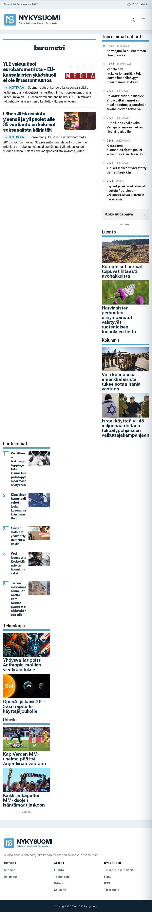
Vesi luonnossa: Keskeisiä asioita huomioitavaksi (18, 563)
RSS (107, 883)
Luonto (59, 870)
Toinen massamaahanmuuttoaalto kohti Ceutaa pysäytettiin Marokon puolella (18, 599)
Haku (107, 876)
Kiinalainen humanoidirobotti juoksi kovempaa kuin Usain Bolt (126, 150)
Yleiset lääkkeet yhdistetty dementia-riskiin (126, 170)
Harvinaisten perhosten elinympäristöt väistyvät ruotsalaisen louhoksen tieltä (119, 319)
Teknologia (62, 876)
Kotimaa (9, 870)
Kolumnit (60, 889)
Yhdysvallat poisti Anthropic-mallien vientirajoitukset (22, 664)
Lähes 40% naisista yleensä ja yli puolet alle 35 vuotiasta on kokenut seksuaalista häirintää (29, 122)
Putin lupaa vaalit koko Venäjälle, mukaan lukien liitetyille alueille (125, 127)
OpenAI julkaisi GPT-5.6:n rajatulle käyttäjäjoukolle (24, 706)
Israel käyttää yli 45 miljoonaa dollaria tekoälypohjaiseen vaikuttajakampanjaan (125, 428)
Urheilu (59, 883)
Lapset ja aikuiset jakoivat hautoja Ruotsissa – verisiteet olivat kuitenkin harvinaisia (126, 192)
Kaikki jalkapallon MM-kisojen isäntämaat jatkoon (24, 800)
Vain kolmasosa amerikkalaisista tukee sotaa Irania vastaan (121, 382)
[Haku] (132, 19)
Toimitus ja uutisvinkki (119, 870)
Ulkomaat (10, 876)
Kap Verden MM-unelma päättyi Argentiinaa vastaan (24, 758)
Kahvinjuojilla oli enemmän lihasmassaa (126, 53)
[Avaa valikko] (143, 19)
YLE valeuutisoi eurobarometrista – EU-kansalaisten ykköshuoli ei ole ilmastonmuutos (29, 72)
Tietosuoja (111, 889)
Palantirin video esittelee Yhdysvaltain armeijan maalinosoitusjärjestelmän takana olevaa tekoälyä (126, 102)
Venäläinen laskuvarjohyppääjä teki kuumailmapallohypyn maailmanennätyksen (124, 75)
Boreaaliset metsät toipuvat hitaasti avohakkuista (122, 271)
